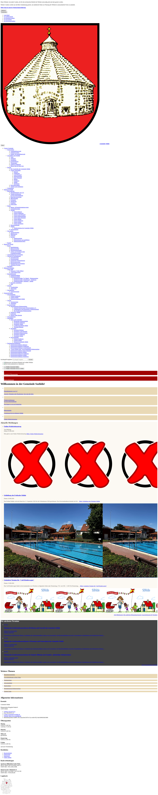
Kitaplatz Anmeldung (16, 282)
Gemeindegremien (15, 209)
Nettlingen (16, 180)
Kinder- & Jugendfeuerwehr (18, 154)
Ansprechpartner (15, 232)
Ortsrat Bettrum (18, 212)
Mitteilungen (14, 234)
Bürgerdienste (10, 191)
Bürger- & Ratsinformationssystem (20, 207)
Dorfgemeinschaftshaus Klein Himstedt (21, 350)
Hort (12, 284)
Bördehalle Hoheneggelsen (21, 321)
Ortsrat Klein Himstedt (20, 217)
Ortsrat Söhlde (17, 222)
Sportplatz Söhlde (18, 336)
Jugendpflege (10, 290)
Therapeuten (14, 163)
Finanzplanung (14, 229)
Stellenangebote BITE (19, 241)
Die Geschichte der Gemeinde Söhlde (20, 169)
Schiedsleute (10, 188)
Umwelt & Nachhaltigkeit (14, 256)
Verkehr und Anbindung (17, 186)
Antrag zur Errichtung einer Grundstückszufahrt (18, 252)
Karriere (13, 237)
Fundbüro (13, 203)
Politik (9, 206)
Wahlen (12, 226)
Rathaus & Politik (8, 189)
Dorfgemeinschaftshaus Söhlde (19, 355)
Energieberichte (15, 257)
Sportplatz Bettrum (19, 330)
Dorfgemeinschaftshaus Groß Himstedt (21, 347)
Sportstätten (10, 318)
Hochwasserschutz (15, 262)
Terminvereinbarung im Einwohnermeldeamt (17, 194)
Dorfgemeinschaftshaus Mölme (19, 352)
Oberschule (13, 288)
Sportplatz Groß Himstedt (20, 331)
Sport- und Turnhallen (16, 319)
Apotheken (13, 160)
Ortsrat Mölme (17, 219)
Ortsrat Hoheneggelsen (20, 216)
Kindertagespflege (15, 275)
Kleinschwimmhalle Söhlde (18, 299)
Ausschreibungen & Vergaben (15, 254)
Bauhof (9, 243)
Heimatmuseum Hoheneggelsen (19, 306)
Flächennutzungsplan (16, 250)
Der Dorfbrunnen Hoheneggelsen (22, 311)
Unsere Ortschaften (16, 170)
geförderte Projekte (15, 265)
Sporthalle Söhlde (18, 324)
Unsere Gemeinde (8, 148)
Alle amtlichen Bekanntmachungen (132, 615)
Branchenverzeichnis (16, 197)
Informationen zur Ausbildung (21, 240)
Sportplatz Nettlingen (19, 334)
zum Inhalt (6, 15)
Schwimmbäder (11, 294)
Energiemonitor (15, 259)
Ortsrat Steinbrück (18, 223)
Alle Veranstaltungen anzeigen (149, 665)
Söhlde (15, 182)
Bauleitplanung (14, 247)
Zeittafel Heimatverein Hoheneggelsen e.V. (25, 308)
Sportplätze (13, 328)
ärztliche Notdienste (16, 164)
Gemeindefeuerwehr (16, 151)
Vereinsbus (13, 303)
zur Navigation (8, 19)
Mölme (16, 179)
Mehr (35, 434)
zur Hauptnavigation (9, 18)
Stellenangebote (18, 238)
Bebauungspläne (15, 248)
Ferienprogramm (15, 291)
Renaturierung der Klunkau (18, 263)
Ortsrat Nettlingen (18, 220)
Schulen (9, 285)
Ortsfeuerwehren (15, 152)
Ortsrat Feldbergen (19, 213)
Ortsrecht (13, 235)
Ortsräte (13, 210)
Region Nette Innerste (16, 315)
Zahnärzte (13, 158)
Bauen (9, 245)
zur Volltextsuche (8, 16)
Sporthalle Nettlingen (19, 322)
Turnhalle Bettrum (18, 327)
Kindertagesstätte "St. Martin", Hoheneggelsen (26, 278)
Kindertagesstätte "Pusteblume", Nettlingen (25, 279)
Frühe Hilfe (10, 269)
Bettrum (16, 172)
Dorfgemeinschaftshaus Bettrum (19, 345)
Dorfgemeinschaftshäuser (13, 343)
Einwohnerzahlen (15, 185)
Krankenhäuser (14, 161)
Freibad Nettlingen (15, 296)
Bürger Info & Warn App (17, 166)
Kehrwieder (14, 204)
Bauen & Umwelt (8, 244)
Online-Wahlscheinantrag (12, 426)
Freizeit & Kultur (8, 293)
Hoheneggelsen (18, 176)
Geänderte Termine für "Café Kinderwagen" (19, 580)
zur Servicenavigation (9, 21)
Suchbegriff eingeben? (6, 359)
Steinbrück (16, 183)
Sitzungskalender (15, 225)
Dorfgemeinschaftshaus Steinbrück (20, 356)
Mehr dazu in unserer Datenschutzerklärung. (13, 7)
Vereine (9, 300)
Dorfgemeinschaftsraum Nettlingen (20, 353)
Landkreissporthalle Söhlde (21, 325)
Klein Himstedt (18, 178)
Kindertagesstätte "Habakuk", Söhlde (23, 281)
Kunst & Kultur (11, 305)
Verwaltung (10, 231)
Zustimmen (4, 12)
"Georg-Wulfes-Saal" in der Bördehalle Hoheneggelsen (25, 349)
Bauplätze (9, 266)
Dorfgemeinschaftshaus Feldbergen (20, 346)
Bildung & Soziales (9, 268)
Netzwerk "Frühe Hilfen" (17, 271)
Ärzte (12, 157)
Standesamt (13, 201)
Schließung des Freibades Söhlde (15, 495)
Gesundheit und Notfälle (13, 155)
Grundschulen (14, 287)
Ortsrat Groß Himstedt (19, 214)
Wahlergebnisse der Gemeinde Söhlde (24, 228)
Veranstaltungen (11, 316)
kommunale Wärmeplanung (18, 260)
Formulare (13, 200)
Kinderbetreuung (11, 274)
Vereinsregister (14, 302)
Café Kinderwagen (15, 272)
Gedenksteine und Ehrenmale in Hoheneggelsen (26, 309)
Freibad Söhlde (14, 297)
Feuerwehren (10, 149)
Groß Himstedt (18, 175)
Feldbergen (17, 173)
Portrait (9, 167)
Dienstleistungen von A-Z (17, 192)
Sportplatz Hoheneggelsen (20, 333)
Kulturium (13, 313)
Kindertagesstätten (15, 277)
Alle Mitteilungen (118, 615)
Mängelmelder (14, 198)
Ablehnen (3, 10)
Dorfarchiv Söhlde (15, 312)
